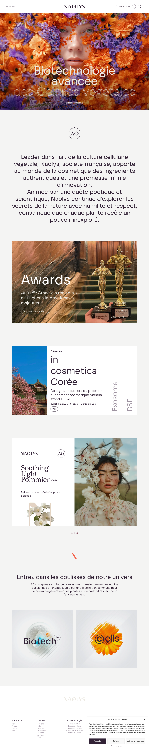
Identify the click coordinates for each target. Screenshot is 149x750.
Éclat (39, 726)
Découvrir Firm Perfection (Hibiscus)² (106, 521)
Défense (40, 728)
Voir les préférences (135, 741)
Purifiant (40, 733)
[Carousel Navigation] (74, 533)
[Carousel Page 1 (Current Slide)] (72, 533)
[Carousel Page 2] (74, 533)
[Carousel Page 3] (77, 533)
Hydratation (41, 730)
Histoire (14, 724)
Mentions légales (116, 746)
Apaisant (40, 735)
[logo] (74, 6)
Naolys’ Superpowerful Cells (107, 639)
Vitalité (40, 737)
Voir (54, 409)
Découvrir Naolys (74, 103)
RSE (13, 730)
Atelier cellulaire (74, 724)
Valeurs (14, 726)
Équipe (14, 728)
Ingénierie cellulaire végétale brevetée (42, 639)
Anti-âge (40, 724)
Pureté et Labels (74, 733)
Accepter (98, 741)
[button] (144, 719)
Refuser (116, 741)
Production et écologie (74, 730)
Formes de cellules (74, 728)
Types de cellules (74, 726)
